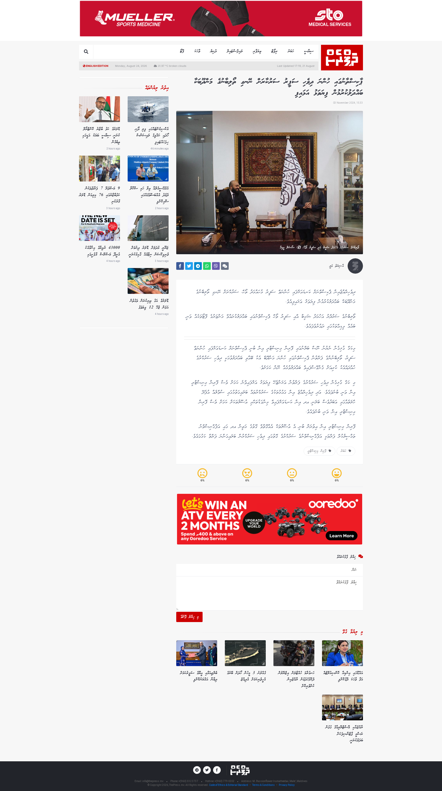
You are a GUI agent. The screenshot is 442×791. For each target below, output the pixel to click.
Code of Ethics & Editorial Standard (229, 785)
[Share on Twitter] (189, 266)
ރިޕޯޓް (274, 51)
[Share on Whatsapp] (207, 266)
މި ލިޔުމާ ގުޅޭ (352, 632)
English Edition (96, 65)
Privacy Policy (287, 785)
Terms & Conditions (263, 785)
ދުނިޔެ (213, 51)
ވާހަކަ (197, 51)
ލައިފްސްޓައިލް (235, 51)
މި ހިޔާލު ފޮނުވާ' (189, 617)
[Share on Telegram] (198, 266)
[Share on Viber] (216, 266)
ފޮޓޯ (182, 51)
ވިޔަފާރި (257, 51)
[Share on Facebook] (180, 266)
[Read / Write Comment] (225, 266)
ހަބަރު (291, 51)
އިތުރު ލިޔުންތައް (157, 88)
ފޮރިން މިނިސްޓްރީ (318, 451)
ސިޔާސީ (308, 51)
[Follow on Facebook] (217, 770)
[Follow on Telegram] (197, 770)
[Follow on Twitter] (207, 770)
